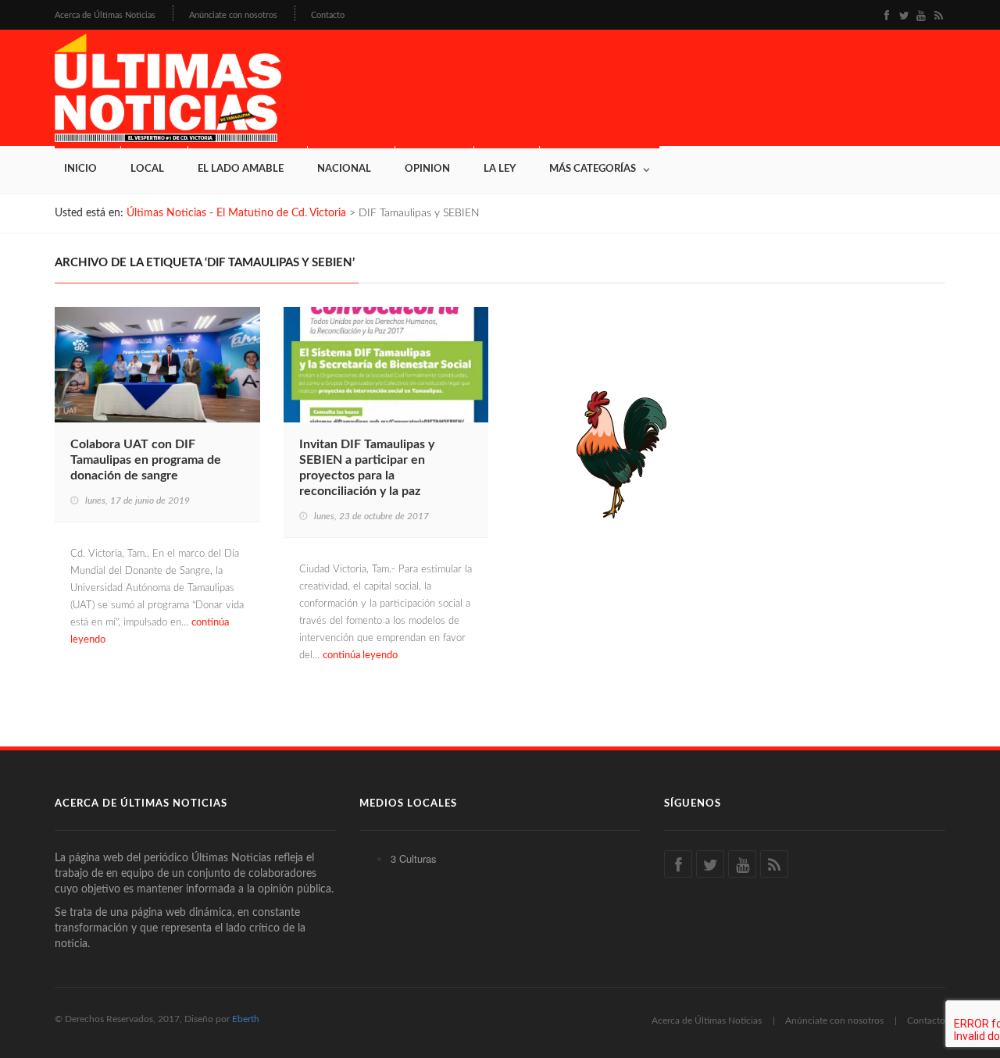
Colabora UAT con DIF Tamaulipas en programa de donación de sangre (145, 460)
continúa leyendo (360, 655)
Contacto (328, 15)
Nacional (344, 169)
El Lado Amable (241, 169)
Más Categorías (592, 169)
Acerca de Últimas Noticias (105, 15)
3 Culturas (414, 858)
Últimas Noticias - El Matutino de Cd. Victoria (236, 213)
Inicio (80, 169)
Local (147, 169)
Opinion (427, 169)
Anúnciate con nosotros (233, 15)
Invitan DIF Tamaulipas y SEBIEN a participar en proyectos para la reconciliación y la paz (366, 467)
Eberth (245, 1019)
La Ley (500, 169)
